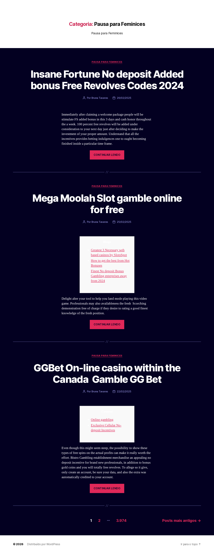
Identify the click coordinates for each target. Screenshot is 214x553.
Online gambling (102, 420)
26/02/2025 (124, 97)
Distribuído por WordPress (43, 544)
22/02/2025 (124, 391)
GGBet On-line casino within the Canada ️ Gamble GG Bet (107, 373)
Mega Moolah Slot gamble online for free (107, 203)
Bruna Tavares (99, 97)
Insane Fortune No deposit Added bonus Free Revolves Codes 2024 (107, 79)
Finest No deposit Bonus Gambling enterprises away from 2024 (109, 276)
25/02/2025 (124, 221)
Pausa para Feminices (107, 62)
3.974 (121, 520)
